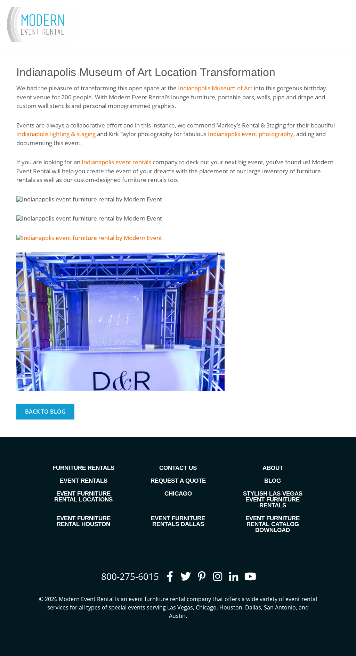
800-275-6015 (130, 576)
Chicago (178, 493)
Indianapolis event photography (250, 134)
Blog (272, 481)
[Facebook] (169, 576)
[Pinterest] (201, 576)
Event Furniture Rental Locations (83, 496)
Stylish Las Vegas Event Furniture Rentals (272, 499)
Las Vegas (180, 607)
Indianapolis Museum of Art (215, 88)
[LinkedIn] (233, 576)
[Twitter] (185, 576)
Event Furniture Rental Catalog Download (272, 524)
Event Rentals (83, 481)
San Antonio (280, 607)
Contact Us (178, 468)
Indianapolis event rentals (116, 162)
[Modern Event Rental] (41, 24)
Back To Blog (45, 411)
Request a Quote (178, 481)
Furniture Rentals (83, 468)
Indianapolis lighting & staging (56, 134)
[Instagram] (217, 576)
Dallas (253, 607)
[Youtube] (249, 576)
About (272, 468)
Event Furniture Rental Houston (83, 521)
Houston (230, 607)
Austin (177, 616)
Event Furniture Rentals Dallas (178, 521)
